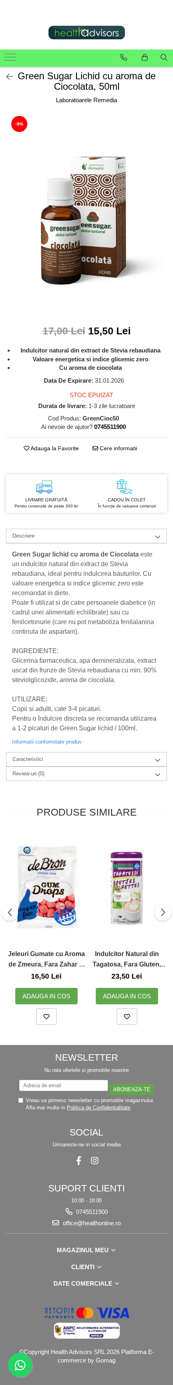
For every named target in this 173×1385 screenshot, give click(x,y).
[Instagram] (94, 1161)
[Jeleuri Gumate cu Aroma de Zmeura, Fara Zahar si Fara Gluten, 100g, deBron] (46, 888)
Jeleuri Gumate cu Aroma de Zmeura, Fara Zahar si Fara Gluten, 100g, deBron (46, 959)
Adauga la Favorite (54, 448)
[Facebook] (79, 1161)
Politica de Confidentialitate (98, 1108)
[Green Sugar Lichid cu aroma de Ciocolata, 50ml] (86, 215)
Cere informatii (117, 448)
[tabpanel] (86, 215)
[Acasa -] (86, 32)
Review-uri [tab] (28, 774)
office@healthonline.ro (91, 1223)
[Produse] (11, 60)
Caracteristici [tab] (27, 759)
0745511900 (91, 1211)
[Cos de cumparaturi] (144, 57)
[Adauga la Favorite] (46, 1016)
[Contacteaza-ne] (124, 57)
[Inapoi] (6, 76)
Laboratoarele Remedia (86, 100)
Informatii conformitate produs (47, 742)
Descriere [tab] (23, 536)
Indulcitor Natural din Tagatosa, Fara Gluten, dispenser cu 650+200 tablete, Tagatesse (127, 959)
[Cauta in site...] (164, 57)
